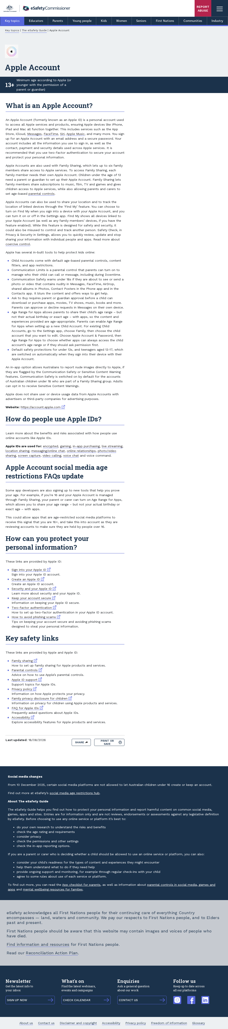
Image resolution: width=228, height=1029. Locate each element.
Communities (192, 21)
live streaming (112, 446)
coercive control (18, 244)
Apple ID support (27, 679)
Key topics (12, 21)
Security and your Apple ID (34, 588)
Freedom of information (169, 1023)
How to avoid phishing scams (36, 617)
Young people (82, 21)
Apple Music (75, 134)
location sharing (17, 451)
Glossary (198, 1023)
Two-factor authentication (34, 607)
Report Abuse (203, 8)
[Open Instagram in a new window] (177, 998)
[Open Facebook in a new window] (191, 998)
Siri (62, 134)
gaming (65, 446)
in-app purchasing (86, 446)
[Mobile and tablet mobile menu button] (219, 8)
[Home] (36, 8)
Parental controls (27, 670)
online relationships (81, 451)
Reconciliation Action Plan (52, 952)
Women (121, 21)
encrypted (50, 446)
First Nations (165, 21)
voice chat (71, 455)
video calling (52, 455)
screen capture (29, 455)
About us (26, 1023)
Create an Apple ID (28, 579)
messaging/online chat (48, 451)
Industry (217, 21)
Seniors (141, 21)
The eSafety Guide (34, 30)
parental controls (41, 193)
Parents (58, 21)
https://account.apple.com (43, 407)
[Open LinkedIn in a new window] (205, 998)
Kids (104, 21)
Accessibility (23, 717)
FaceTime (51, 134)
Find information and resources (38, 944)
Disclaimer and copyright (78, 1023)
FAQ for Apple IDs (27, 708)
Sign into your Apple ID (31, 569)
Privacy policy (24, 689)
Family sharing (24, 661)
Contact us (46, 1023)
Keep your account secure (33, 598)
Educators (36, 21)
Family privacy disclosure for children (42, 698)
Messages (34, 134)
